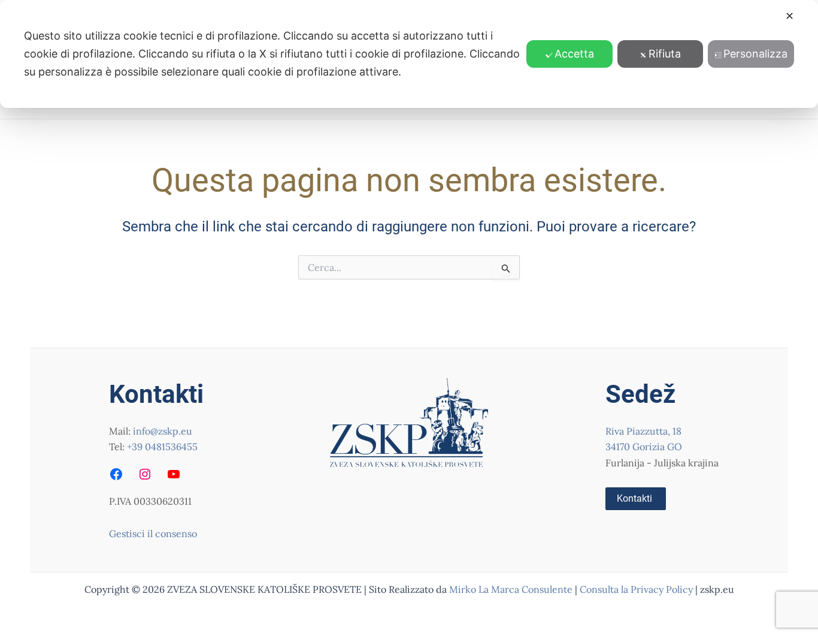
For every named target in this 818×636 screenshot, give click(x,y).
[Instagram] (145, 474)
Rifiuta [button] (665, 53)
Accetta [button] (574, 53)
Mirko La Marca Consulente (510, 589)
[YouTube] (173, 474)
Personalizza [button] (755, 53)
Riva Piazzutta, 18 (643, 431)
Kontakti (634, 498)
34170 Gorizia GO (643, 447)
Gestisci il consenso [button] (153, 533)
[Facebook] (116, 474)
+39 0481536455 (162, 447)
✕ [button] (789, 16)
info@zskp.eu (162, 431)
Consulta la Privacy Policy (637, 589)
